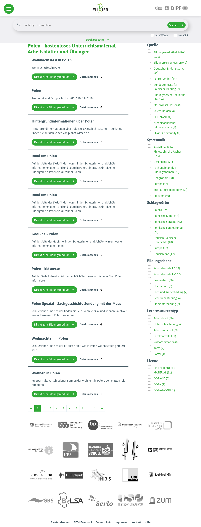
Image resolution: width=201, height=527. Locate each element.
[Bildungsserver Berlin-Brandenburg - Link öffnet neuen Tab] (70, 425)
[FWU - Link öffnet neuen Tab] (40, 450)
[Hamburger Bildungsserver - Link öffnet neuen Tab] (70, 450)
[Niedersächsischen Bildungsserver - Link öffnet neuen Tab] (100, 475)
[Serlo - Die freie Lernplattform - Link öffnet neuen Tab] (100, 500)
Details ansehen (89, 76)
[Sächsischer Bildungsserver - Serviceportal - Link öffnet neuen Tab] (40, 500)
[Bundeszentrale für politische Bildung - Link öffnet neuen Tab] (100, 425)
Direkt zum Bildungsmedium (51, 76)
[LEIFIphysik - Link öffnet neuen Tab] (70, 475)
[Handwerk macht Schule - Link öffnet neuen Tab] (100, 450)
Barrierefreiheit (60, 522)
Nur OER (183, 35)
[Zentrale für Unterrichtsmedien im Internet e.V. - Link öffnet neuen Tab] (160, 500)
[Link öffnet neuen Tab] (179, 8)
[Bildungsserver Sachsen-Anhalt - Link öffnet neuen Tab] (70, 500)
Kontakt (136, 522)
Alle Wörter (161, 35)
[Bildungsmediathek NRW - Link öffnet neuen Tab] (160, 450)
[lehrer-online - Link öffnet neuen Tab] (40, 475)
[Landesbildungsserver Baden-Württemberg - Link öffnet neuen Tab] (40, 425)
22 (95, 408)
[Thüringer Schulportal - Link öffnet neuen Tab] (130, 500)
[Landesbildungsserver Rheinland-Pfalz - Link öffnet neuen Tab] (160, 475)
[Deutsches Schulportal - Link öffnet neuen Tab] (130, 425)
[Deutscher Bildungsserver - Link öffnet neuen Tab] (160, 425)
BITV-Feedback (83, 522)
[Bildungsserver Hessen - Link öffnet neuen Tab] (130, 450)
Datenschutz (103, 522)
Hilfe (147, 522)
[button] (9, 9)
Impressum (121, 522)
